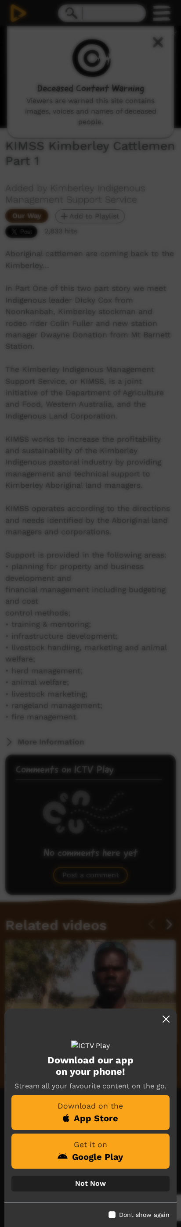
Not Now (90, 1183)
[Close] (166, 1019)
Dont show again (144, 1214)
